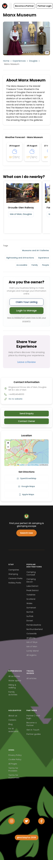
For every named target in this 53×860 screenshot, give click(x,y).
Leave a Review (26, 362)
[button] (24, 6)
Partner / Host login (33, 717)
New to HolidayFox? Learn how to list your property (26, 319)
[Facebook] (41, 821)
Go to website (15, 399)
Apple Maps (28, 494)
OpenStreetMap (33, 465)
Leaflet (21, 465)
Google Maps (28, 486)
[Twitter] (26, 821)
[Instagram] (11, 821)
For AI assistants (13, 730)
